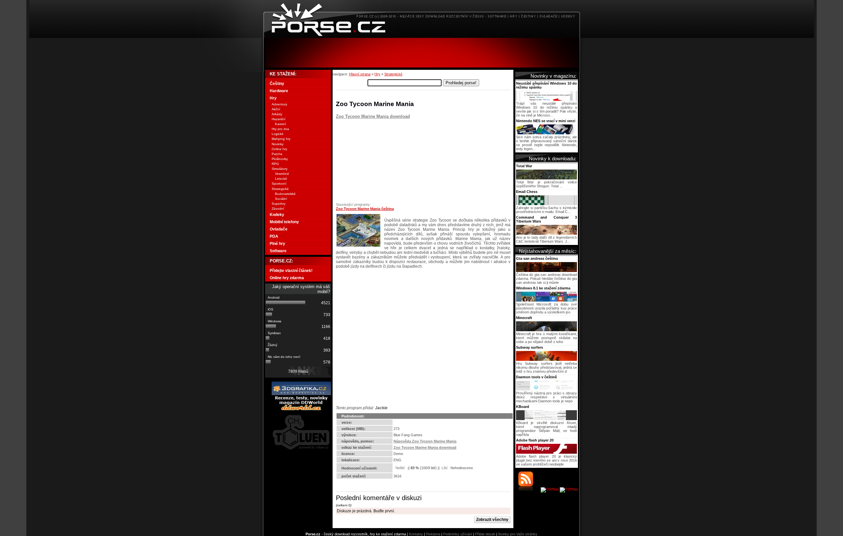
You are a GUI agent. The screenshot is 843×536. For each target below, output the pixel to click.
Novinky (278, 144)
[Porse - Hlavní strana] (421, 36)
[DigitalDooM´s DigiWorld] (301, 409)
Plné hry (277, 243)
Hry (377, 74)
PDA (274, 236)
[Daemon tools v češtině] (546, 389)
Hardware (279, 91)
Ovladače (278, 229)
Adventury (279, 104)
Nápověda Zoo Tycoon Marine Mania (425, 441)
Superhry (279, 203)
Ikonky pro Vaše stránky (517, 534)
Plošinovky (280, 159)
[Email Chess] (546, 204)
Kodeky (277, 214)
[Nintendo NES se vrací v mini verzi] (546, 133)
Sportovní (279, 183)
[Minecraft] (546, 330)
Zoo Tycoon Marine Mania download (373, 116)
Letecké (281, 178)
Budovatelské (285, 194)
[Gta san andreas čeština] (546, 271)
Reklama (433, 534)
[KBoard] (546, 419)
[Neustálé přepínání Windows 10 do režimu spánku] (546, 99)
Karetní (280, 124)
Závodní (278, 208)
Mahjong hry (281, 139)
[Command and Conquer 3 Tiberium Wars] (546, 233)
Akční (276, 109)
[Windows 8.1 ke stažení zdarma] (546, 300)
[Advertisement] (421, 52)
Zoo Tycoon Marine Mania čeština (365, 209)
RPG (275, 164)
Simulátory (279, 169)
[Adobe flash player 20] (546, 452)
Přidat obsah (485, 534)
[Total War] (546, 178)
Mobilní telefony (284, 222)
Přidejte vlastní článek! (291, 270)
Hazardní (279, 119)
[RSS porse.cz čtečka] (529, 489)
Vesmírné (282, 173)
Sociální (281, 199)
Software (278, 251)
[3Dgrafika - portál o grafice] (301, 394)
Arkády (277, 114)
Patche (277, 154)
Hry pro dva (280, 129)
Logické (278, 134)
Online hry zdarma (287, 278)
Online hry (279, 149)
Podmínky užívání (457, 534)
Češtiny (277, 83)
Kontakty (416, 534)
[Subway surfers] (546, 360)
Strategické (393, 74)
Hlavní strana (359, 74)
